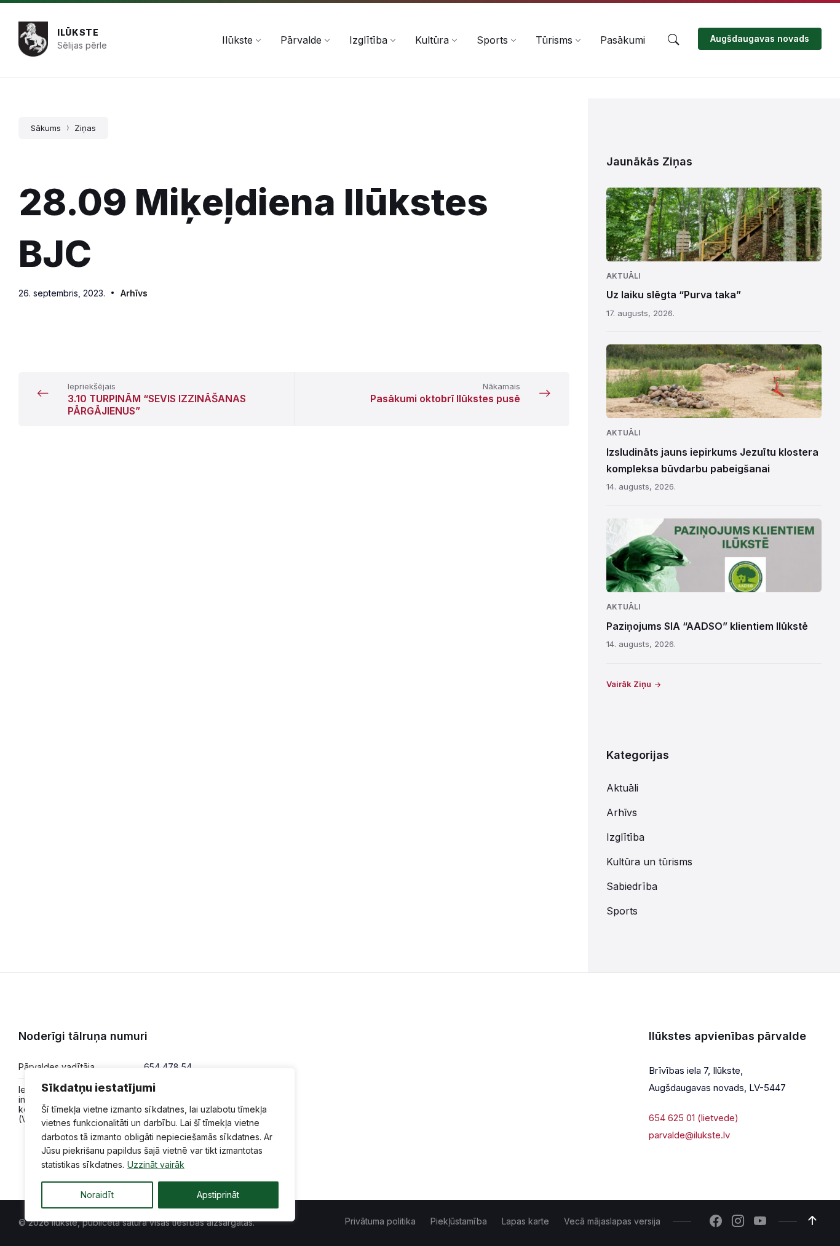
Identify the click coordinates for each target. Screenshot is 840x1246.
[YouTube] (760, 1222)
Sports (622, 911)
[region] (160, 1144)
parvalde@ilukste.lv (689, 1135)
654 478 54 (168, 1066)
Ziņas (85, 128)
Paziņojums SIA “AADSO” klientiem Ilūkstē (707, 626)
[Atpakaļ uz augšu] (812, 1221)
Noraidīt (97, 1194)
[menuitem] (237, 40)
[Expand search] (673, 40)
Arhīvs (134, 293)
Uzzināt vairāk (155, 1164)
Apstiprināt (218, 1194)
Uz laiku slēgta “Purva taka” (673, 294)
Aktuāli (623, 275)
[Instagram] (738, 1222)
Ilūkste (78, 32)
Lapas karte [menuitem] (525, 1221)
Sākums (46, 128)
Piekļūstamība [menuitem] (458, 1221)
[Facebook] (716, 1222)
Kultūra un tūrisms (649, 861)
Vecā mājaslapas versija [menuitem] (612, 1221)
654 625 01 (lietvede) (694, 1118)
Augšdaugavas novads (759, 38)
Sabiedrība (631, 886)
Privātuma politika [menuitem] (380, 1221)
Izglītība (625, 837)
